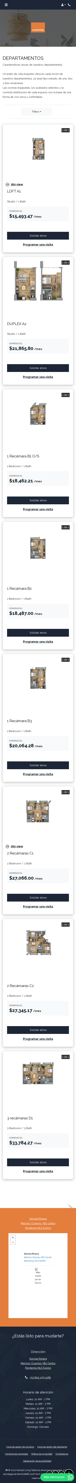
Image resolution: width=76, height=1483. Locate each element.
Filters (35, 111)
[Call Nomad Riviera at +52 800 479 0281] (70, 4)
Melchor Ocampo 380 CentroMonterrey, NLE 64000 (38, 1259)
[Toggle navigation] (6, 4)
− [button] (13, 1242)
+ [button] (13, 1237)
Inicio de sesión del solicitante (52, 1446)
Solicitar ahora (45, 235)
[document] (38, 1275)
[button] (63, 4)
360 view (14, 185)
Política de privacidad (41, 1453)
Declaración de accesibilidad (37, 1460)
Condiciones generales (16, 1453)
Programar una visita (38, 244)
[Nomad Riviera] (38, 1276)
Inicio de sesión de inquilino (20, 1446)
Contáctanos (61, 1454)
